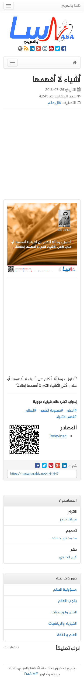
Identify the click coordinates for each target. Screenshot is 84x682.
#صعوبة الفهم (51, 410)
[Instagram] (44, 49)
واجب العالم (67, 601)
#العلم (71, 410)
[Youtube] (51, 49)
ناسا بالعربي (70, 5)
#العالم (30, 410)
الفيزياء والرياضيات (62, 623)
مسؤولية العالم (65, 589)
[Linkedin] (32, 49)
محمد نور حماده (64, 538)
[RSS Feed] (26, 49)
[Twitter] (57, 49)
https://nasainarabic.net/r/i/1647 (34, 473)
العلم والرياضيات (64, 612)
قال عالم (54, 103)
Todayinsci (58, 436)
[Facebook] (63, 49)
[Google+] (38, 49)
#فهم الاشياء (66, 417)
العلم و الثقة (67, 635)
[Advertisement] (42, 154)
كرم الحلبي (68, 557)
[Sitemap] (20, 49)
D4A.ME (31, 674)
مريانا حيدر (68, 519)
